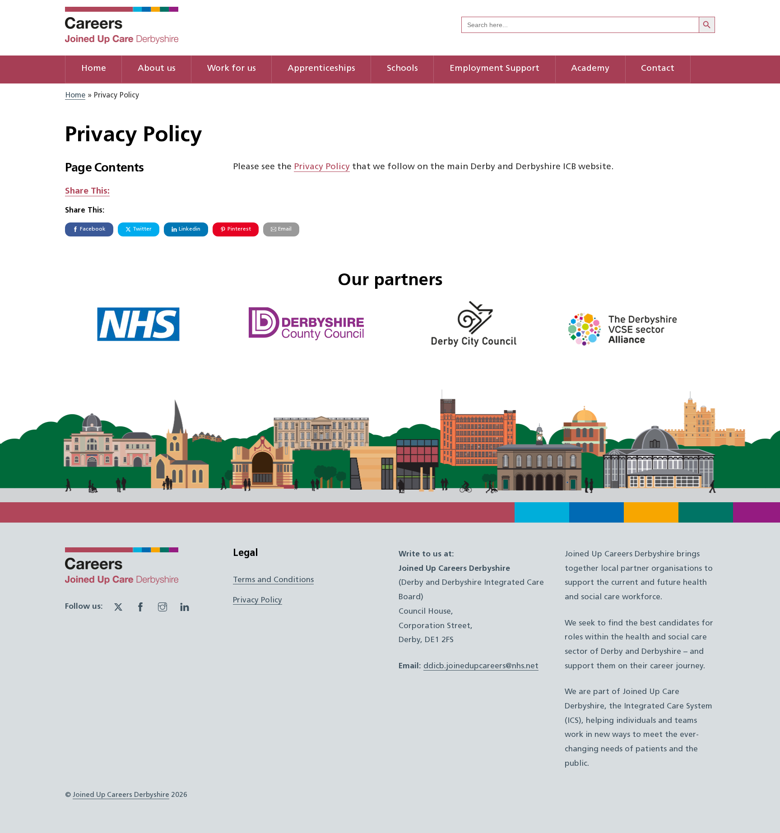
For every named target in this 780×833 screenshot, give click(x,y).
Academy (590, 69)
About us (157, 69)
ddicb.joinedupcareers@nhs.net (481, 666)
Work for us (231, 69)
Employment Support (494, 69)
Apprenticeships (321, 69)
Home (93, 69)
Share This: (87, 191)
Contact (657, 69)
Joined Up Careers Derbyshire (121, 795)
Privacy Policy (322, 167)
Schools (402, 69)
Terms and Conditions (273, 580)
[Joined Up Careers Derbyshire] (121, 40)
